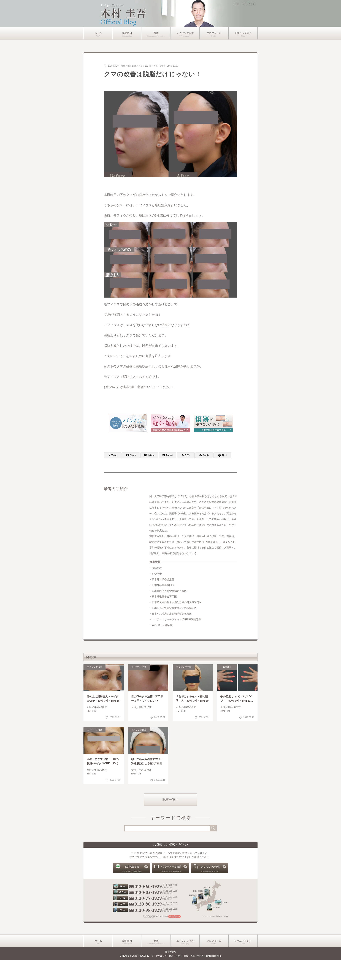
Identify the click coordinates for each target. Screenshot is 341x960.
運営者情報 (170, 952)
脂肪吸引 (127, 33)
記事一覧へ (170, 799)
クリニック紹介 (243, 33)
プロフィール (214, 33)
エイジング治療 (185, 33)
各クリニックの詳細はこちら (215, 916)
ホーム (98, 33)
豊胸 (156, 33)
